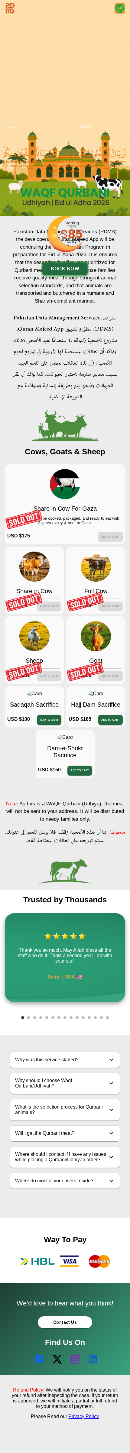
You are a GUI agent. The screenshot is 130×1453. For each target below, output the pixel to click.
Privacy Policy (83, 1416)
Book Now (65, 268)
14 (101, 1018)
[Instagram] (74, 1362)
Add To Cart (49, 719)
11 (83, 1018)
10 (77, 1018)
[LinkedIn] (92, 1362)
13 (95, 1018)
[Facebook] (38, 1362)
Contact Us (65, 1322)
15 (107, 1018)
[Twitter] (56, 1362)
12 (89, 1018)
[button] (65, 1060)
